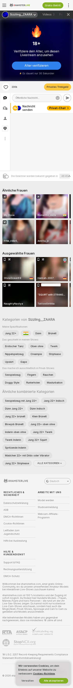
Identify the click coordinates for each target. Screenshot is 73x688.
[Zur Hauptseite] (23, 5)
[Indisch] (26, 333)
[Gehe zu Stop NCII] (25, 642)
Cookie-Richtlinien (14, 523)
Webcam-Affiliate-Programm (48, 516)
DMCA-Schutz (12, 576)
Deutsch (54, 481)
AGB (6, 510)
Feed (62, 14)
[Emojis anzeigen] (57, 98)
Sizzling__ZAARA (41, 319)
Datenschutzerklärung (16, 503)
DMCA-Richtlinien (13, 516)
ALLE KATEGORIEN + (49, 463)
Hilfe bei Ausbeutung (15, 540)
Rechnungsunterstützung (18, 569)
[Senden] (67, 98)
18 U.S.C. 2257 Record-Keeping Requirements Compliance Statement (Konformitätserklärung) (35, 656)
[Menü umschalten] (4, 5)
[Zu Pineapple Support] (6, 642)
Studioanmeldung (48, 507)
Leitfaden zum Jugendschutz (12, 532)
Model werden (46, 500)
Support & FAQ (12, 562)
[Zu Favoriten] (6, 87)
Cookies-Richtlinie (44, 673)
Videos (48, 14)
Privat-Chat (57, 108)
